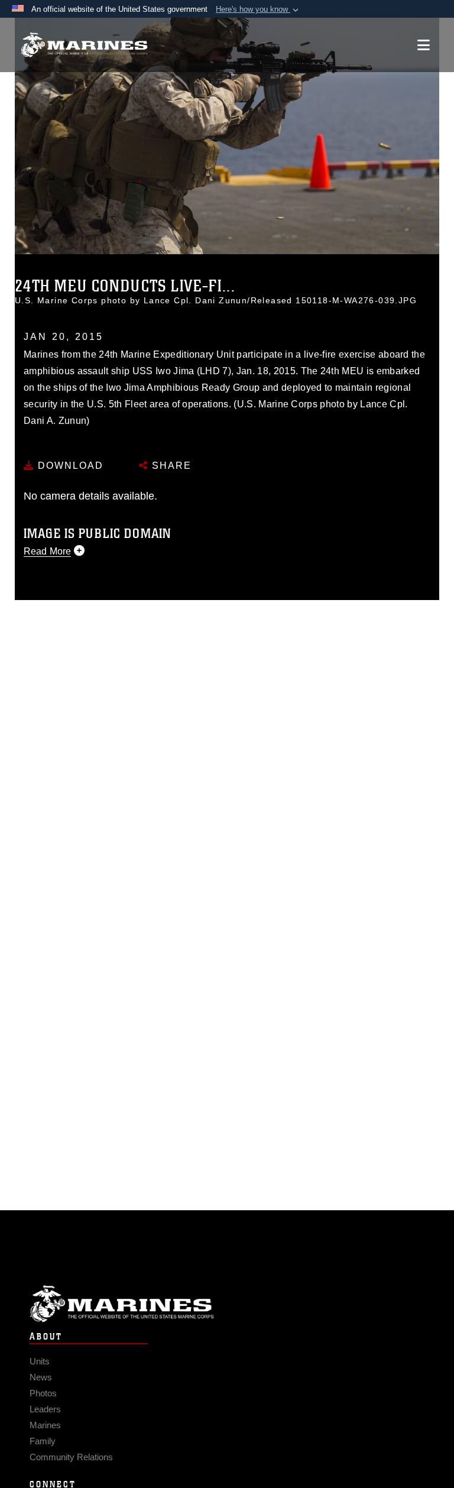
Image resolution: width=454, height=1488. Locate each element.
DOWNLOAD (68, 466)
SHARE (170, 466)
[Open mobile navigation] (423, 45)
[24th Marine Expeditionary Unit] (84, 45)
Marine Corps (227, 1304)
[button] (258, 9)
